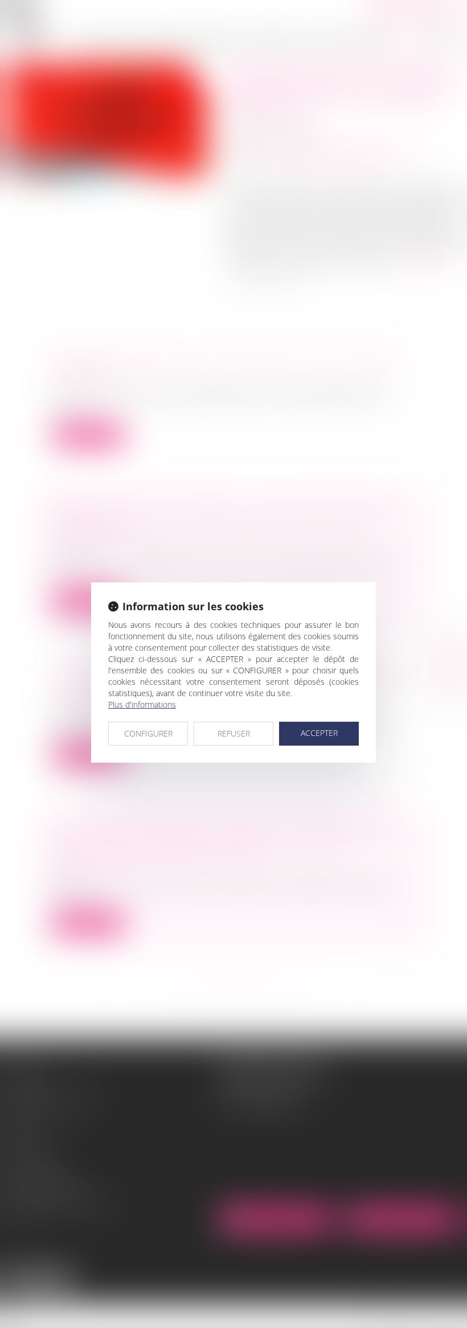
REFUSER (234, 733)
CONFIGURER (148, 733)
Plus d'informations (142, 704)
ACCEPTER (319, 732)
